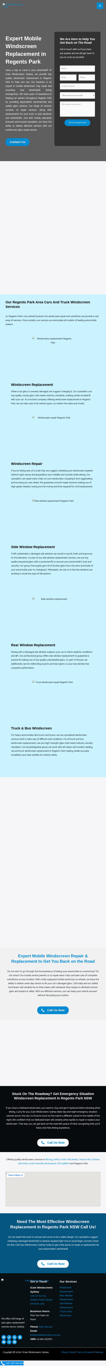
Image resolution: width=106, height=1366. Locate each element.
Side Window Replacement (33, 547)
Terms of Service (85, 1352)
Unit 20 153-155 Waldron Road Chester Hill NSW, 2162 (41, 1300)
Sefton (57, 1159)
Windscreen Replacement (32, 385)
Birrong (49, 1159)
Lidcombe (23, 1163)
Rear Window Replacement (33, 645)
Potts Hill (65, 1159)
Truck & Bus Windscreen (31, 728)
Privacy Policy (68, 1352)
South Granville (36, 1163)
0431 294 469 (45, 1327)
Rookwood (50, 1163)
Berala (74, 1159)
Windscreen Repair (26, 464)
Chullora (95, 1159)
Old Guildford (63, 1163)
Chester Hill (84, 1159)
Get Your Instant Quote (77, 122)
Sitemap (99, 1352)
